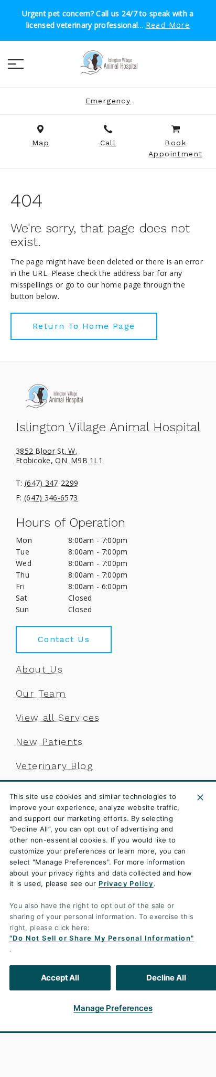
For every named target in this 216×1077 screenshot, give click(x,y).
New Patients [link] (49, 742)
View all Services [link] (58, 717)
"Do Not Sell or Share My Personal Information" (101, 938)
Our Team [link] (41, 693)
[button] (16, 64)
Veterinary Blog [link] (54, 766)
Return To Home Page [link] (84, 326)
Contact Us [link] (64, 639)
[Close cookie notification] (200, 797)
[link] (108, 62)
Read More (168, 25)
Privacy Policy (126, 883)
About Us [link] (39, 669)
